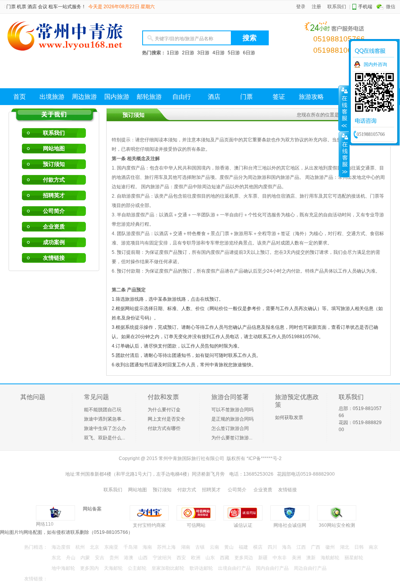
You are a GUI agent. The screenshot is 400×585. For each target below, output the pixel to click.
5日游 (234, 52)
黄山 (229, 547)
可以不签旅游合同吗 (232, 409)
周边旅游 (84, 96)
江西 (301, 547)
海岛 (286, 547)
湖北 (344, 547)
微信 (390, 6)
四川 (272, 547)
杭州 (80, 547)
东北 (56, 557)
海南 (147, 547)
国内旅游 (116, 96)
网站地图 (54, 148)
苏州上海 (166, 547)
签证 (279, 96)
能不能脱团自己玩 (102, 409)
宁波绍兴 (162, 557)
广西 (315, 547)
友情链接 (54, 258)
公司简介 (54, 211)
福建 (243, 547)
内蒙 (85, 557)
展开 (343, 108)
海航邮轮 (330, 557)
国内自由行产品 (272, 568)
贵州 (114, 557)
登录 (300, 6)
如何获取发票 (289, 417)
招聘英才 (54, 195)
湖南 (185, 547)
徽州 (330, 547)
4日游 (218, 52)
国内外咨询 (375, 64)
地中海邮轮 (63, 568)
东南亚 (111, 547)
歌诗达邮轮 (201, 568)
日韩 (359, 547)
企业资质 (54, 226)
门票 (246, 96)
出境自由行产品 (234, 568)
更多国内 (89, 568)
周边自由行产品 (310, 568)
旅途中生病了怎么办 (105, 428)
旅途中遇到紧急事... (104, 419)
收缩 (344, 154)
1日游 (173, 52)
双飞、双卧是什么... (104, 438)
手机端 (365, 6)
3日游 (203, 52)
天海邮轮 (113, 568)
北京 (94, 547)
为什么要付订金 (164, 409)
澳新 (311, 557)
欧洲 (195, 557)
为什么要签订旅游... (231, 438)
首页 (19, 96)
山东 (210, 557)
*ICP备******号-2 (264, 458)
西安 (181, 557)
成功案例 (54, 242)
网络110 (45, 524)
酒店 (214, 96)
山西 (143, 557)
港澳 (128, 557)
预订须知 (54, 164)
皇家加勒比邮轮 (168, 568)
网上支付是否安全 (166, 419)
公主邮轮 (137, 568)
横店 (257, 547)
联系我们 (336, 6)
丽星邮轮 (354, 557)
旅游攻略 (311, 96)
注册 (316, 6)
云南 (214, 547)
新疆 (263, 557)
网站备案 (92, 509)
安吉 (99, 557)
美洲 (296, 557)
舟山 (70, 557)
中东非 (280, 557)
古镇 (200, 547)
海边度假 (61, 547)
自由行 (181, 96)
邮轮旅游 (149, 96)
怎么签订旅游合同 (230, 428)
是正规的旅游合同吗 (232, 419)
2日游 (188, 52)
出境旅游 (51, 96)
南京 (373, 547)
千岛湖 (130, 547)
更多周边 (243, 557)
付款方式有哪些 (164, 428)
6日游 (249, 52)
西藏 (224, 557)
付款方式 (54, 180)
